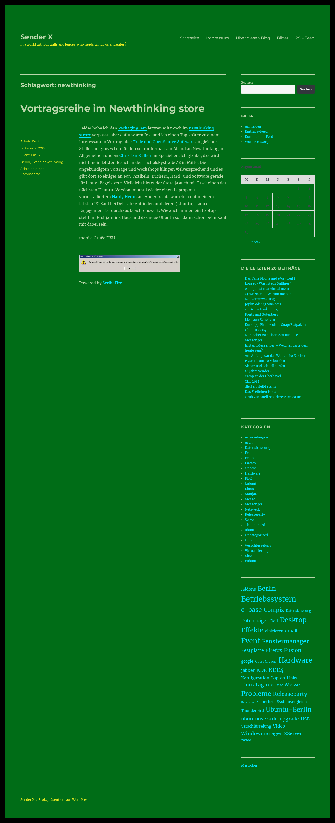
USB (248, 540)
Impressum (217, 38)
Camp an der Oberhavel (263, 376)
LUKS (270, 685)
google (247, 661)
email (291, 631)
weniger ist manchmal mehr (267, 289)
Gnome (251, 468)
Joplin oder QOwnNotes (263, 304)
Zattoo (246, 740)
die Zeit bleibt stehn (260, 387)
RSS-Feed (305, 38)
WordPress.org (256, 142)
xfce (248, 556)
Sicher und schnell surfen (265, 366)
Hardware (252, 473)
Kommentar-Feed (259, 137)
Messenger (253, 504)
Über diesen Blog (253, 38)
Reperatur (247, 702)
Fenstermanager (285, 641)
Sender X (36, 37)
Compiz (274, 609)
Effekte (252, 630)
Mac (279, 685)
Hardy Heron (124, 196)
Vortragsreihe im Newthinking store (112, 108)
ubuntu (250, 530)
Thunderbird (255, 525)
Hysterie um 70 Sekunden (265, 361)
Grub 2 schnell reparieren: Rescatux (273, 397)
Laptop (278, 677)
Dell (274, 620)
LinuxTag (252, 685)
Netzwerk (252, 509)
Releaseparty (255, 515)
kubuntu (251, 484)
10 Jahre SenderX (258, 371)
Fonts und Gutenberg (261, 314)
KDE (248, 478)
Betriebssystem (268, 599)
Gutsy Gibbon (265, 661)
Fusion (292, 650)
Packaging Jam (132, 128)
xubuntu (251, 561)
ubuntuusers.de (259, 719)
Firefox (250, 463)
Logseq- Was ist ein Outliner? (268, 284)
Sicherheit (265, 701)
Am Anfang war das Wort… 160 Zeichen (275, 356)
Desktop (293, 620)
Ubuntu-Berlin (289, 710)
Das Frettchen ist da (260, 392)
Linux (35, 155)
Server (250, 520)
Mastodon (249, 765)
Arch (249, 442)
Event (25, 155)
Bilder (282, 38)
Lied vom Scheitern (260, 320)
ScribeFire (112, 282)
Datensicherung (257, 448)
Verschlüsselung (258, 545)
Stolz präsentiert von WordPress (64, 800)
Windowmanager (261, 733)
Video (279, 726)
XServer (293, 733)
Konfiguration (255, 677)
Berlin (25, 162)
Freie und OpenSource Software (163, 141)
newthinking (52, 162)
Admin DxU (29, 141)
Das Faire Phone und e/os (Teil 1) (270, 278)
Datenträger (254, 621)
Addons (248, 589)
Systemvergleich (292, 701)
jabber (248, 670)
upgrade (289, 719)
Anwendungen (256, 437)
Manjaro (251, 494)
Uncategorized (256, 535)
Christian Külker (135, 155)
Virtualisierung (257, 551)
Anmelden (253, 126)
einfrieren (274, 631)
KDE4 (276, 670)
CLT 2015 (252, 381)
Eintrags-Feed (256, 131)
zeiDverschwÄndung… (262, 309)
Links (292, 678)
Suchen (247, 82)
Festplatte (252, 458)
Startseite (189, 38)
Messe (250, 499)
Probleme (256, 694)
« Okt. (255, 241)
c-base (251, 610)
